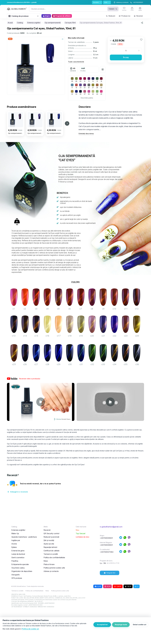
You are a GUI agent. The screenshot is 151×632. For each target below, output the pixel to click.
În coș (126, 57)
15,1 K (129, 586)
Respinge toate (121, 624)
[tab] (13, 475)
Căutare (111, 9)
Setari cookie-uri (139, 624)
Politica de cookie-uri (30, 629)
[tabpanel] (75, 488)
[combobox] (74, 9)
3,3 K (99, 586)
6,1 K (108, 586)
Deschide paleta (87, 98)
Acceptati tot (102, 624)
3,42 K (119, 586)
